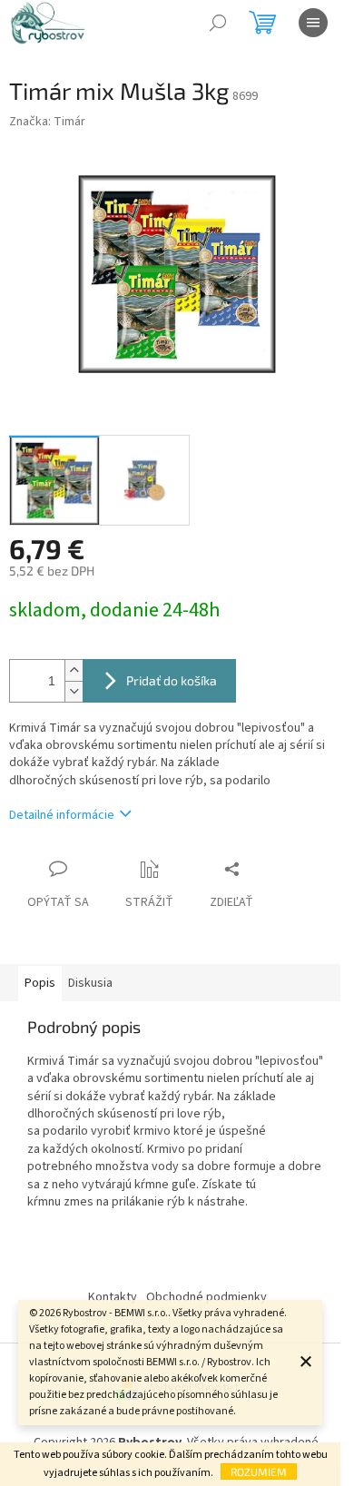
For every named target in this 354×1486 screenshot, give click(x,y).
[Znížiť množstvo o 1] (73, 691)
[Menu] (313, 23)
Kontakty (112, 1297)
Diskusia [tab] (90, 983)
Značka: (47, 122)
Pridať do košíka (171, 680)
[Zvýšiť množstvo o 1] (73, 670)
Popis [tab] (40, 983)
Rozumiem (259, 1471)
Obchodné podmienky (206, 1297)
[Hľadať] (218, 23)
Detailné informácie (61, 815)
